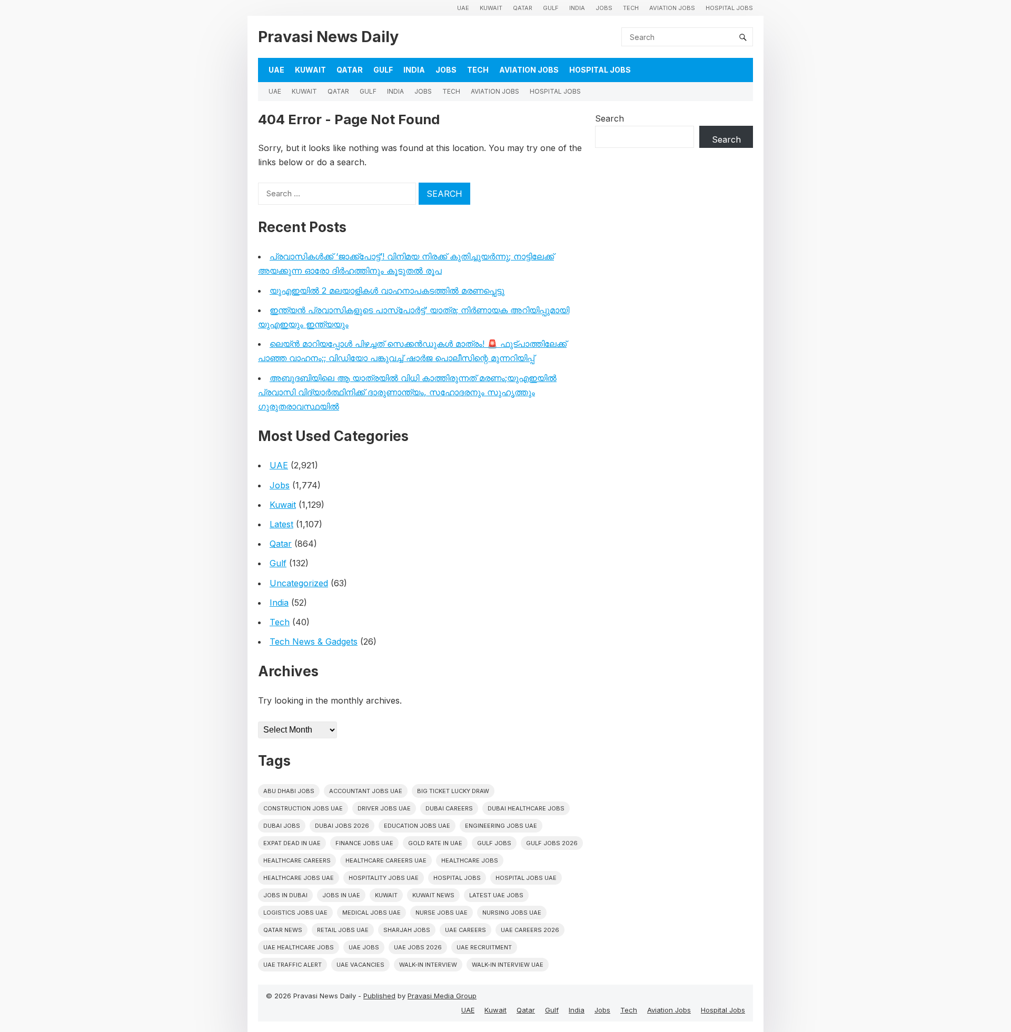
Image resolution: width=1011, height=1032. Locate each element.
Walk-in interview (428, 964)
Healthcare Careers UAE (386, 860)
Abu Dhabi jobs (288, 791)
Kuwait (491, 8)
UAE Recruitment (484, 947)
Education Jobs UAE (417, 825)
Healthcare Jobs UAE (298, 877)
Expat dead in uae (292, 843)
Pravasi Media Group (442, 995)
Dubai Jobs (281, 825)
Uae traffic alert (292, 964)
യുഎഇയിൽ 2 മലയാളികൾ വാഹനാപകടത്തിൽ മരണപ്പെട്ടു (387, 290)
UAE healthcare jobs (298, 947)
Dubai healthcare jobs (526, 808)
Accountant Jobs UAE (365, 791)
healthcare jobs (469, 860)
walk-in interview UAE (507, 964)
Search (609, 118)
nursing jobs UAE (511, 912)
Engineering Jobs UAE (501, 825)
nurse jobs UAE (441, 912)
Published (379, 995)
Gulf (551, 8)
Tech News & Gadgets (314, 641)
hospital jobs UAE (526, 877)
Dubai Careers (449, 808)
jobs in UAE (341, 895)
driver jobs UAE (384, 808)
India (577, 8)
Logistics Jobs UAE (295, 912)
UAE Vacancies (360, 964)
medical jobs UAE (371, 912)
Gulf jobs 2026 (552, 843)
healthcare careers (297, 860)
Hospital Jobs (729, 8)
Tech (631, 8)
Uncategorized (299, 583)
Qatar (522, 8)
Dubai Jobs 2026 (342, 825)
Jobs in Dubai (285, 895)
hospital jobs (457, 877)
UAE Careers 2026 (530, 930)
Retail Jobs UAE (343, 930)
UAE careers (465, 930)
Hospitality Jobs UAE (384, 877)
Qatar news (282, 930)
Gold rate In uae (435, 843)
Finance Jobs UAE (364, 843)
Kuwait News (433, 895)
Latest (281, 524)
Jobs (604, 8)
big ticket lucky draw (453, 791)
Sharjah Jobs (406, 930)
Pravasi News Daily (328, 36)
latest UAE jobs (496, 895)
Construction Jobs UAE (303, 808)
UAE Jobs (364, 947)
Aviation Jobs (672, 8)
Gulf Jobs (494, 843)
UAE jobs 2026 (418, 947)
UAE (463, 8)
